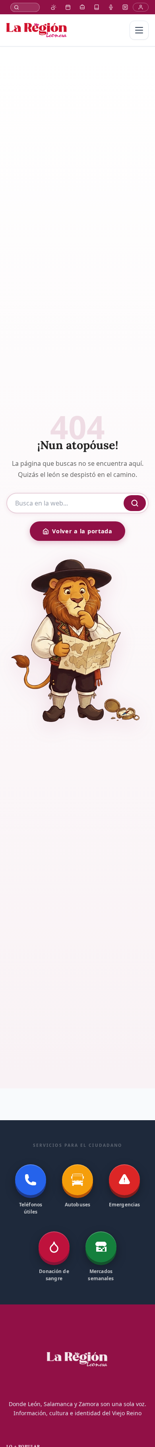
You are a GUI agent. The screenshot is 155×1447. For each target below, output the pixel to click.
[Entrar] (141, 7)
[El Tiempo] (53, 7)
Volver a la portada (82, 531)
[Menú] (139, 30)
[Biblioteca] (96, 7)
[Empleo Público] (82, 7)
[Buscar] (25, 7)
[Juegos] (125, 7)
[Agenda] (68, 7)
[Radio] (111, 7)
